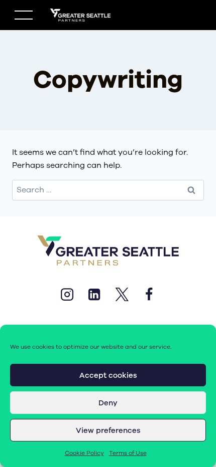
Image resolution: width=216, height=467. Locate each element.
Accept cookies (108, 375)
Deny (108, 403)
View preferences (108, 430)
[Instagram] (66, 294)
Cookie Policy (84, 453)
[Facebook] (148, 294)
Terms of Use (128, 453)
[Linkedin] (94, 294)
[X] (121, 294)
